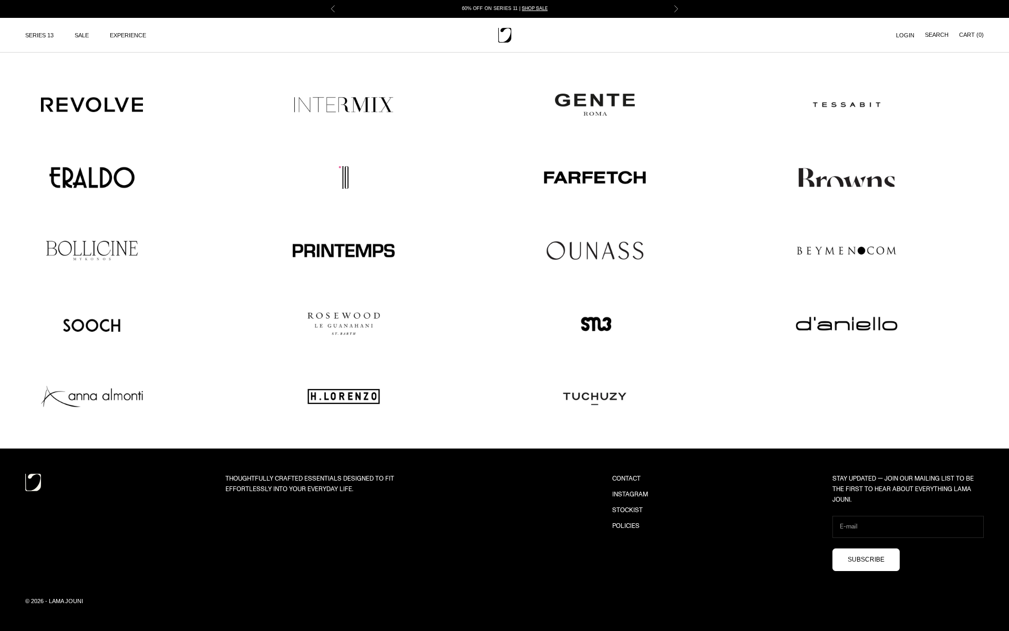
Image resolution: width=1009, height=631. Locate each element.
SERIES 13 (39, 35)
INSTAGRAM (630, 494)
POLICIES (626, 526)
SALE (82, 35)
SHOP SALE (535, 8)
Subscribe (866, 559)
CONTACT (626, 478)
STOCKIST (627, 510)
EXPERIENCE (128, 35)
